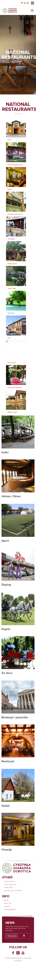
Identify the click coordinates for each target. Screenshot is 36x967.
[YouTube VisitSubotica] (23, 952)
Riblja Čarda (12, 264)
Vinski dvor (12, 363)
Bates (10, 189)
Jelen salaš (12, 288)
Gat (9, 338)
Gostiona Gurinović (15, 214)
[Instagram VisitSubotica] (18, 952)
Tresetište (11, 239)
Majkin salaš (12, 412)
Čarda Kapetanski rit (15, 164)
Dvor (9, 140)
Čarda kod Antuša (14, 387)
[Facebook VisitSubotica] (13, 952)
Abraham (11, 313)
